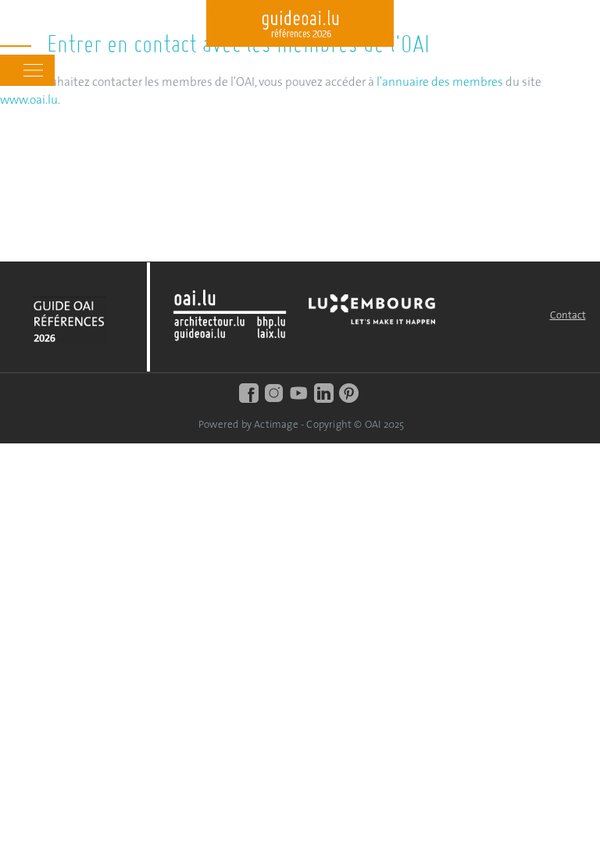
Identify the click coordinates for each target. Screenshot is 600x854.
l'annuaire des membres (440, 83)
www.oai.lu (29, 100)
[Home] (299, 25)
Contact (568, 316)
